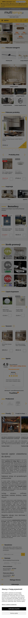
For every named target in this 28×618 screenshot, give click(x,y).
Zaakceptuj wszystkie (14, 608)
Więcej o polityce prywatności (9, 604)
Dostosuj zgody (14, 613)
